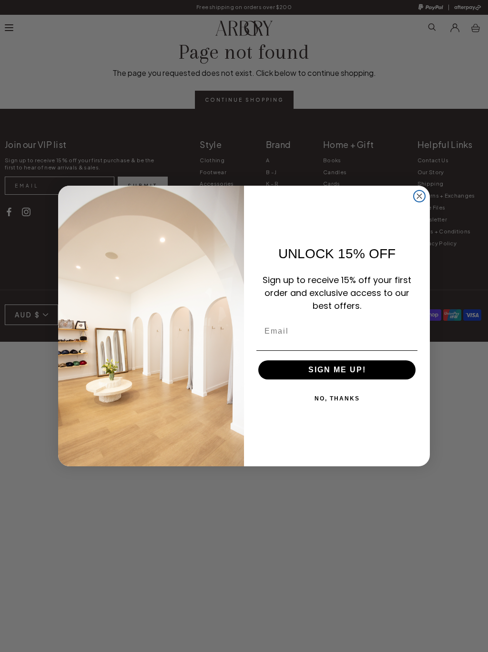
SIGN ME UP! (337, 370)
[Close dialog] (419, 196)
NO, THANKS (337, 398)
